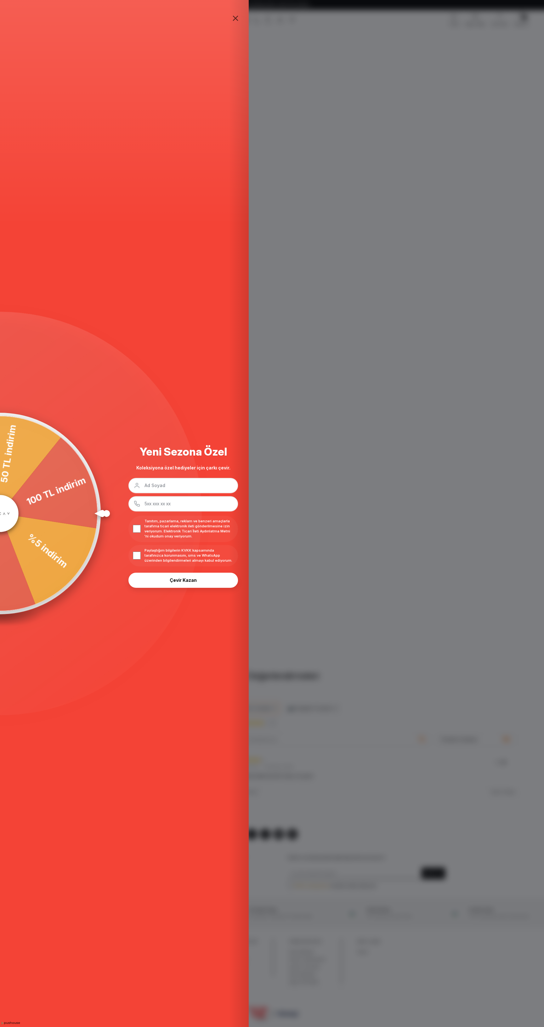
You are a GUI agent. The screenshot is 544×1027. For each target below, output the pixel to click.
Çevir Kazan (183, 580)
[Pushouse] (10, 1023)
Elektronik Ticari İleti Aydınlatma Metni (197, 531)
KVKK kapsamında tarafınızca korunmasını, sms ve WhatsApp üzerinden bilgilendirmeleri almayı (182, 555)
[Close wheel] (235, 18)
